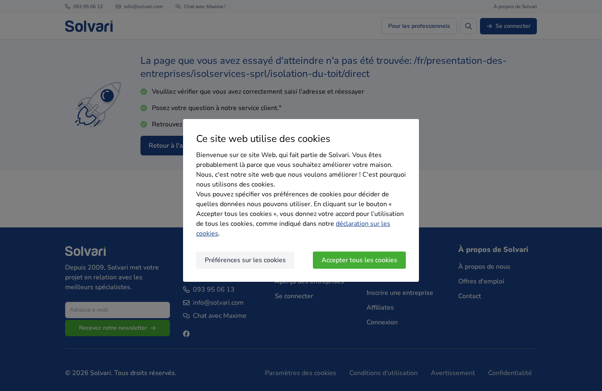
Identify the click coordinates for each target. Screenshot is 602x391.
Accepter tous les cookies (359, 260)
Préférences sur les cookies (245, 260)
